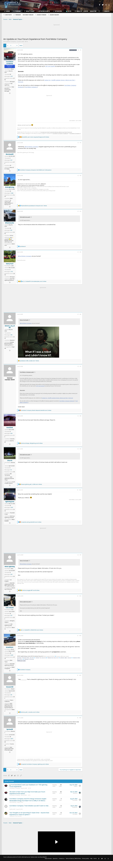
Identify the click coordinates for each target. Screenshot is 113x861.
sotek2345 (74, 807)
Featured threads (28, 15)
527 (11, 160)
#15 (80, 717)
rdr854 (75, 786)
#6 (80, 314)
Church (9, 460)
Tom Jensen (10, 607)
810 (11, 230)
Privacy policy (85, 858)
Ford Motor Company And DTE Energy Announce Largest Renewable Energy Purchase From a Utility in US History (27, 800)
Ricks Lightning (10, 566)
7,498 (12, 193)
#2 (80, 142)
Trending (18, 15)
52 (11, 469)
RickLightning (9, 187)
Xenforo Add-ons (38, 857)
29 (27, 41)
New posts (8, 15)
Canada (12, 439)
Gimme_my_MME (10, 326)
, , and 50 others (35, 137)
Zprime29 (10, 729)
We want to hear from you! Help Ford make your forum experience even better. (27, 793)
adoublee (74, 800)
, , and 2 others (34, 281)
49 (10, 653)
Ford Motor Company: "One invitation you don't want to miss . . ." (29, 807)
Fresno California (8, 700)
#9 (80, 449)
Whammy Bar (9, 223)
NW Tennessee (8, 474)
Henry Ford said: (24, 320)
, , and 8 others (30, 590)
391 (11, 694)
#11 (80, 555)
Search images (54, 15)
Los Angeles (8, 580)
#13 (80, 635)
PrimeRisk (75, 814)
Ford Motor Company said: (27, 372)
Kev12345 (10, 427)
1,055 (12, 507)
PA (10, 165)
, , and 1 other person (35, 170)
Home (95, 858)
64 (10, 74)
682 (11, 335)
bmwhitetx (9, 647)
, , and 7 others (34, 205)
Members (80, 11)
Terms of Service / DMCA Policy (73, 858)
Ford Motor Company (10, 41)
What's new (30, 11)
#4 (80, 211)
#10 (80, 490)
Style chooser (48, 858)
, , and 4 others (31, 484)
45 (10, 736)
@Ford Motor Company (31, 146)
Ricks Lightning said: (25, 601)
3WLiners (43, 183)
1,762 (12, 271)
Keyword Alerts (44, 11)
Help (91, 858)
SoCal (11, 235)
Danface (75, 793)
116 (10, 191)
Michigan (12, 81)
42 (10, 505)
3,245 (12, 655)
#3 (80, 175)
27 (10, 431)
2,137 (12, 76)
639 (11, 433)
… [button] (13, 45)
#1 (80, 50)
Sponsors (55, 858)
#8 (80, 416)
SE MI (11, 198)
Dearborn (12, 340)
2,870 (12, 738)
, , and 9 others (32, 443)
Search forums (41, 15)
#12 (80, 596)
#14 (80, 675)
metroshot (12, 816)
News (8, 11)
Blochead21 (9, 154)
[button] (57, 11)
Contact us (61, 858)
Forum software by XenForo (16, 857)
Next (21, 45)
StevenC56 (9, 687)
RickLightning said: (25, 217)
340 (11, 574)
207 (11, 615)
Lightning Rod (9, 501)
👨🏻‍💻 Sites (68, 11)
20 (10, 613)
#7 (80, 366)
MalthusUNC (12, 809)
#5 (80, 252)
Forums (18, 11)
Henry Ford (9, 264)
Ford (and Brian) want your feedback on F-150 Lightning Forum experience (28, 786)
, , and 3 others (32, 630)
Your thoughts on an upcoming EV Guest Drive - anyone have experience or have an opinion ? (29, 813)
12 (10, 572)
